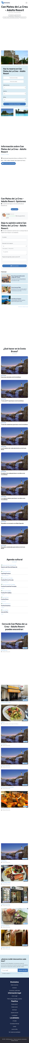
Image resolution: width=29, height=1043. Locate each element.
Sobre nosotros (14, 985)
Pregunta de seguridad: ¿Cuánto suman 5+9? (11, 256)
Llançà (14, 1026)
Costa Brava (11, 15)
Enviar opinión (15, 265)
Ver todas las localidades (14, 1032)
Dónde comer (14, 1007)
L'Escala (14, 1020)
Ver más (14, 353)
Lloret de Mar (14, 1029)
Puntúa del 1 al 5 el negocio (7, 243)
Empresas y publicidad (14, 990)
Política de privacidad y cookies (16, 973)
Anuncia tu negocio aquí (23, 306)
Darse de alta (23, 970)
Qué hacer (14, 1009)
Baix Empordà (17, 15)
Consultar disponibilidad (14, 104)
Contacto (14, 987)
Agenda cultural (14, 1012)
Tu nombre (4, 237)
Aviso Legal (14, 996)
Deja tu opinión (14, 209)
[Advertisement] (14, 34)
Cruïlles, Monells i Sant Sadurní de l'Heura (11, 17)
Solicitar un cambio (5, 154)
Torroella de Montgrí (14, 1023)
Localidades (14, 1015)
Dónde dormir (23, 17)
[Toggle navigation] (26, 2)
